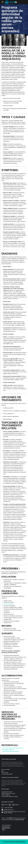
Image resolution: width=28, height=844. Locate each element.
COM (22, 819)
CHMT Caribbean (5, 795)
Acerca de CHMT (5, 769)
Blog (2, 771)
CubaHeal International (6, 791)
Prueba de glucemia (8, 604)
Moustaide (18, 819)
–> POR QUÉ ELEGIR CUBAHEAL (10, 751)
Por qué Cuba (4, 772)
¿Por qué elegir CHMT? (7, 774)
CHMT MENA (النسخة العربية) (8, 793)
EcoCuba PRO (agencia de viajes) (9, 796)
